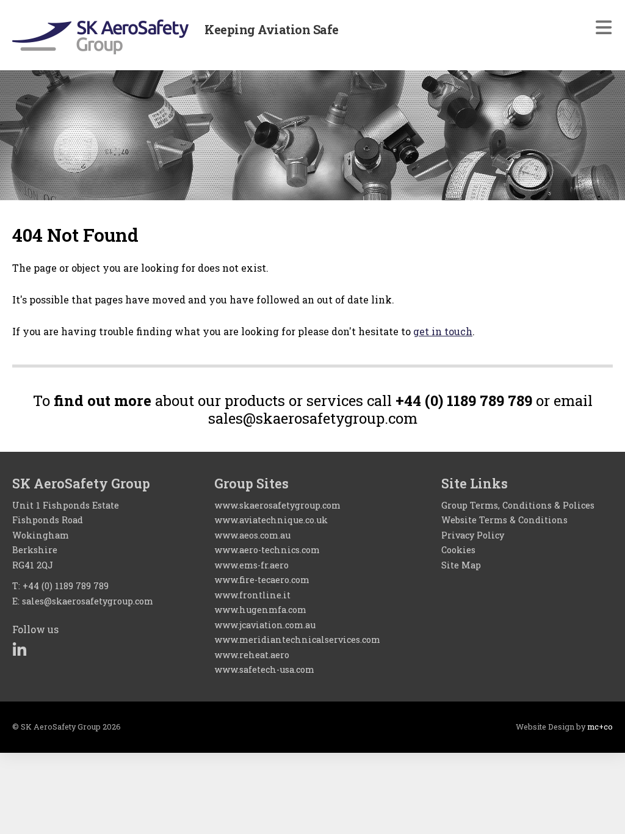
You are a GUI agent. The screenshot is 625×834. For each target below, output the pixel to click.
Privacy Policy (472, 535)
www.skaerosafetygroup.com (277, 505)
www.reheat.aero (251, 655)
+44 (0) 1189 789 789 (66, 586)
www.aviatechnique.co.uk (271, 520)
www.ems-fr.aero (251, 565)
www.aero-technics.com (267, 550)
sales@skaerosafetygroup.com (87, 601)
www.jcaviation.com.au (265, 625)
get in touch (442, 331)
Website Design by (564, 726)
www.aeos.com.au (252, 535)
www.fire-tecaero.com (261, 580)
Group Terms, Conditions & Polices (517, 505)
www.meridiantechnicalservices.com (297, 639)
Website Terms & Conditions (504, 520)
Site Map (461, 565)
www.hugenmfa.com (260, 609)
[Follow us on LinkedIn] (19, 649)
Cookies (458, 550)
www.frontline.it (252, 595)
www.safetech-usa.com (264, 669)
